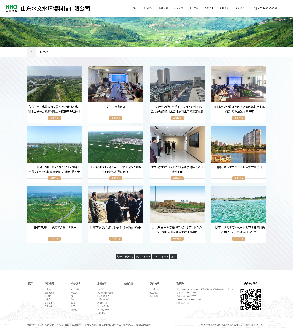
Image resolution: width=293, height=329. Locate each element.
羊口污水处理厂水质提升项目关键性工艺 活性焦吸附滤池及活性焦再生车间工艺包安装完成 (177, 111)
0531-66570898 (268, 8)
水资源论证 (102, 303)
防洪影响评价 (103, 296)
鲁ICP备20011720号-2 (256, 325)
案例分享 (178, 8)
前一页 (147, 256)
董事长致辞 (50, 293)
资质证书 (49, 303)
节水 (73, 299)
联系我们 (239, 8)
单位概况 (148, 8)
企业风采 (49, 306)
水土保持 (75, 289)
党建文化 (224, 8)
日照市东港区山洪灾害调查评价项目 (54, 227)
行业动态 (154, 293)
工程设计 (101, 289)
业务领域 (163, 8)
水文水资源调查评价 (106, 293)
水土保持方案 (103, 306)
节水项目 (101, 313)
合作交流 (193, 8)
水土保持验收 (103, 309)
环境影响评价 (103, 299)
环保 (73, 306)
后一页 (165, 256)
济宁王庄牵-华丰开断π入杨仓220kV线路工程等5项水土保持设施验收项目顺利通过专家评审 (54, 172)
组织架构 (49, 296)
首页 (135, 8)
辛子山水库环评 (115, 106)
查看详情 (54, 118)
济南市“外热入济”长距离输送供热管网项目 (116, 227)
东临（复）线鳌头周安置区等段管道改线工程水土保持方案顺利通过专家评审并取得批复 (54, 111)
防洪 (73, 303)
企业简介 (49, 289)
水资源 (74, 293)
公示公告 (154, 296)
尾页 (173, 256)
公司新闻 (154, 289)
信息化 (74, 309)
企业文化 (49, 299)
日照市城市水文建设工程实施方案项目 (238, 167)
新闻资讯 (209, 8)
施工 (73, 296)
